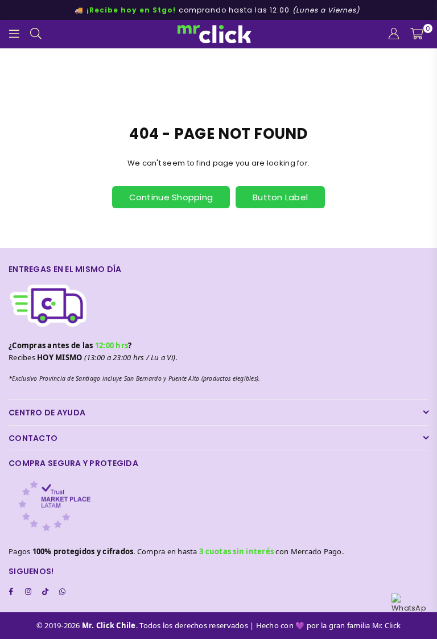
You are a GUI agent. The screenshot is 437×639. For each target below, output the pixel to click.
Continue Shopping (171, 197)
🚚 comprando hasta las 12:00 (217, 10)
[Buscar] (36, 34)
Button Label (280, 197)
